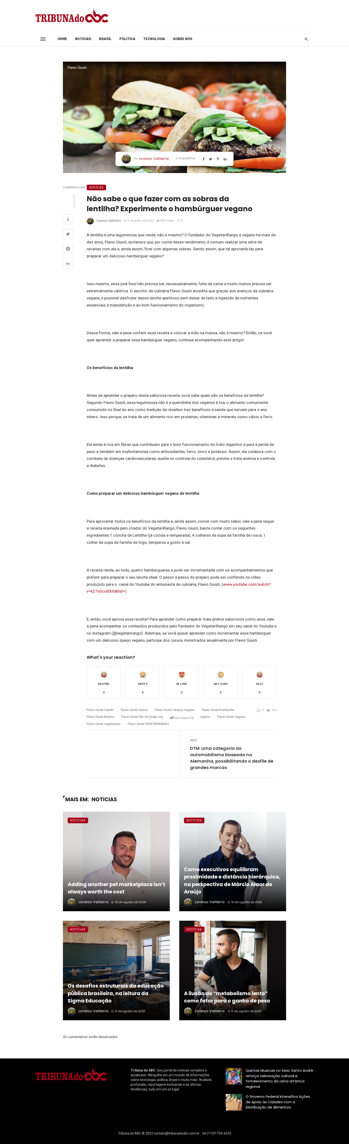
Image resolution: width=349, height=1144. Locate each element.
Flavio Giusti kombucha (218, 710)
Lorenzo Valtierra (154, 158)
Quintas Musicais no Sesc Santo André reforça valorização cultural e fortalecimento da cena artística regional (279, 1078)
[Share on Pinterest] (68, 249)
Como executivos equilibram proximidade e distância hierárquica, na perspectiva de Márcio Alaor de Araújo (232, 880)
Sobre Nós (182, 39)
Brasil (105, 39)
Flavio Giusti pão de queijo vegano (145, 716)
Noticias (83, 39)
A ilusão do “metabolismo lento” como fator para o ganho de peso (227, 997)
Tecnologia (154, 39)
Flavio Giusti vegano (231, 716)
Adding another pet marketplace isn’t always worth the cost (116, 888)
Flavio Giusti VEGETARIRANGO (148, 724)
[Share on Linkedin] (68, 264)
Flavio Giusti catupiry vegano (175, 710)
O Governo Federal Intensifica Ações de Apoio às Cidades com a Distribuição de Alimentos (278, 1102)
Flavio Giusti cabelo (100, 710)
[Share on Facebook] (68, 220)
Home (62, 39)
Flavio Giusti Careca (134, 710)
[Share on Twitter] (68, 234)
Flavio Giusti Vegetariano (104, 724)
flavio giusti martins (100, 716)
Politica (127, 39)
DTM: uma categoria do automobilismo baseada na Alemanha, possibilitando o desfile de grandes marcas (231, 757)
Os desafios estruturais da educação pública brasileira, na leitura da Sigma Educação (116, 993)
